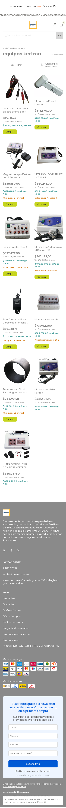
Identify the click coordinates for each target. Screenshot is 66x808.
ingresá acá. (55, 783)
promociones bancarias (16, 634)
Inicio (5, 48)
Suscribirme (33, 763)
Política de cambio (13, 622)
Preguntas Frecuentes (15, 628)
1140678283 (10, 568)
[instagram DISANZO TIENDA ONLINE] (4, 550)
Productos (9, 598)
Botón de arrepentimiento (14, 786)
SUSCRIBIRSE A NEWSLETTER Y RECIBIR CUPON (31, 646)
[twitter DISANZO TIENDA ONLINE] (18, 550)
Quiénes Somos (12, 610)
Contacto (8, 604)
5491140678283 (12, 562)
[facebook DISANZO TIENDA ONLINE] (11, 550)
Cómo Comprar (12, 616)
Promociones (10, 640)
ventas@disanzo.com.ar (16, 574)
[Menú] (4, 24)
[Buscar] (59, 35)
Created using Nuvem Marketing (33, 775)
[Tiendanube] (16, 792)
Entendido (42, 802)
